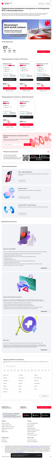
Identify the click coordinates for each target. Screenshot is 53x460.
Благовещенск (21, 377)
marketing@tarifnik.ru (20, 452)
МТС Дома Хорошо (24, 101)
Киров (20, 391)
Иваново (5, 386)
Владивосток (5, 380)
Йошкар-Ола (5, 388)
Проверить (27, 144)
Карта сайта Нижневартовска (32, 441)
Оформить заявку (44, 407)
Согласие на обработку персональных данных (34, 447)
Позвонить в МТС (30, 433)
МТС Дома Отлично (25, 63)
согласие (25, 454)
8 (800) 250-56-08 (6, 408)
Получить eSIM (22, 180)
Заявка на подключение (31, 431)
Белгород (5, 377)
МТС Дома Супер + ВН (42, 63)
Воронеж (20, 383)
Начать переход (22, 213)
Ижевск (20, 386)
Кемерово (5, 391)
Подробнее (44, 268)
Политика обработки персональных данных (30, 446)
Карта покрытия (4, 441)
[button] (26, 14)
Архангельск (5, 375)
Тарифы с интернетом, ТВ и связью (8, 426)
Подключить (43, 51)
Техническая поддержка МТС (32, 423)
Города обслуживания (31, 428)
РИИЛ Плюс (6, 101)
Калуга (35, 388)
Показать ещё (44, 396)
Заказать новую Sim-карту (24, 197)
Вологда (5, 383)
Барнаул (36, 375)
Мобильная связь (5, 431)
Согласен (39, 455)
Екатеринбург (37, 383)
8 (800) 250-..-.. (24, 408)
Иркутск (35, 386)
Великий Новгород (38, 377)
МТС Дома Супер (7, 63)
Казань (20, 388)
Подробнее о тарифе (9, 90)
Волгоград (36, 380)
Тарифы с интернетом (6, 423)
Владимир (21, 380)
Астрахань (21, 375)
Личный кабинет (30, 426)
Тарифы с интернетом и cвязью (7, 428)
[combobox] (13, 144)
